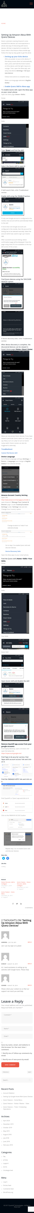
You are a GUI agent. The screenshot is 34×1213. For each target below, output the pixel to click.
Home (3, 23)
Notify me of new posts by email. (16, 1059)
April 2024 (6, 1121)
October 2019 (7, 1128)
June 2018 (6, 1141)
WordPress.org (8, 1192)
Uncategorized (8, 1170)
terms (5, 1167)
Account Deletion (8, 1093)
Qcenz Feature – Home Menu (12, 1100)
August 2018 (7, 1134)
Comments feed (8, 1189)
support (6, 1163)
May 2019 (6, 1131)
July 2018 (6, 1138)
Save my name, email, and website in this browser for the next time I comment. (15, 1047)
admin (4, 985)
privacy (5, 1160)
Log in (5, 1182)
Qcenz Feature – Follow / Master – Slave (16, 1103)
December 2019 (8, 1124)
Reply (30, 942)
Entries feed (7, 1185)
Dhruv (4, 964)
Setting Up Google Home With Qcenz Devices (18, 1097)
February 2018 (8, 1145)
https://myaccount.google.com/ (11, 753)
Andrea (4, 942)
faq (4, 1156)
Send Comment (10, 1065)
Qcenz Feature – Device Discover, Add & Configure (24, 883)
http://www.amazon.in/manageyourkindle (14, 500)
